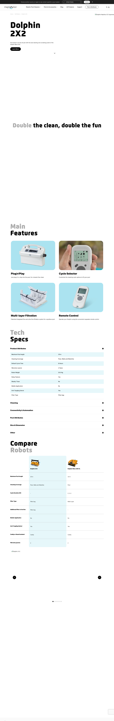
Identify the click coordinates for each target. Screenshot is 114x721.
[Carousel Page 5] (61, 601)
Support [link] (79, 7)
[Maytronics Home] (10, 6)
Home (11, 14)
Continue (87, 2)
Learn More (15, 49)
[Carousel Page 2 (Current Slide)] (54, 601)
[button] (72, 2)
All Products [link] (70, 7)
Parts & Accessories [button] (50, 7)
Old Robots (17, 14)
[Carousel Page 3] (57, 601)
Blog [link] (62, 7)
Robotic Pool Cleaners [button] (33, 7)
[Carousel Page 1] (52, 601)
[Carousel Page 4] (59, 601)
